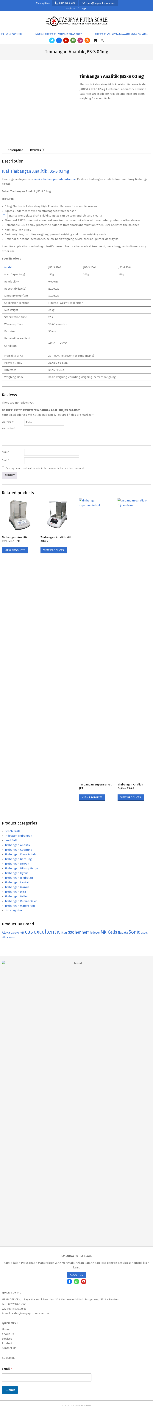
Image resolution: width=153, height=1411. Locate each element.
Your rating (8, 422)
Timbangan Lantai (17, 882)
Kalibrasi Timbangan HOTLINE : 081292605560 (48, 34)
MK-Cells (109, 932)
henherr (82, 932)
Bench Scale (13, 831)
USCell (144, 932)
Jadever (95, 932)
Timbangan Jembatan (19, 877)
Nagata (123, 932)
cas (29, 932)
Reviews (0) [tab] (37, 150)
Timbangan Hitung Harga (21, 868)
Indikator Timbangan (18, 835)
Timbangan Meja (15, 891)
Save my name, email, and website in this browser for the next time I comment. (45, 468)
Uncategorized (14, 910)
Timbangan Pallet (16, 896)
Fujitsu (62, 933)
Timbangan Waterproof (20, 905)
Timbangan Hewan (17, 863)
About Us (76, 1274)
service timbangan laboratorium (55, 179)
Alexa (6, 933)
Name (5, 452)
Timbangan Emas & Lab (20, 854)
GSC (71, 932)
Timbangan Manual (17, 887)
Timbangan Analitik (17, 845)
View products (15, 550)
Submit (10, 1390)
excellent (45, 932)
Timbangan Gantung (18, 859)
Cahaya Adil (17, 932)
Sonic (134, 932)
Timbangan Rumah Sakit (21, 901)
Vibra (5, 937)
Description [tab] (15, 150)
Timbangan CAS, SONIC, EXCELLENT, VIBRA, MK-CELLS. (111, 34)
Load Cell (11, 840)
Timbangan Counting (18, 849)
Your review (8, 428)
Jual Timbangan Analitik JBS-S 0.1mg (35, 171)
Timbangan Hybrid (17, 873)
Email (5, 460)
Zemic (12, 937)
